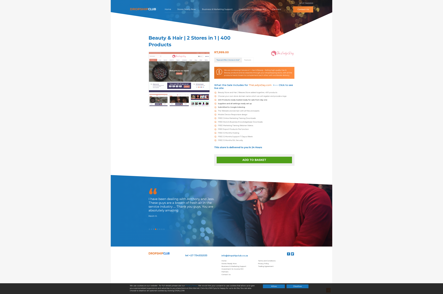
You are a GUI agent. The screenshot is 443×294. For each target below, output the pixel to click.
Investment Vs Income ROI (252, 9)
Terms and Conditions (267, 261)
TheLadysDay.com (260, 85)
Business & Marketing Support (217, 9)
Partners (276, 9)
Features (247, 60)
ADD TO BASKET (254, 160)
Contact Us (303, 9)
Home (168, 9)
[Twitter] (292, 253)
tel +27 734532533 (306, 3)
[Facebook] (288, 253)
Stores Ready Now (186, 9)
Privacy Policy (263, 263)
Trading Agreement (266, 266)
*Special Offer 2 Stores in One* (228, 60)
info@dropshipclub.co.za (235, 255)
